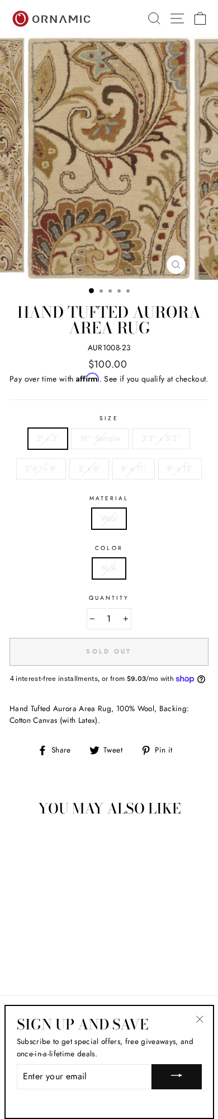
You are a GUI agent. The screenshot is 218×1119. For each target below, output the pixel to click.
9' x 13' (180, 468)
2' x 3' (48, 438)
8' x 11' (133, 468)
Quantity (109, 598)
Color (108, 548)
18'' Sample (100, 438)
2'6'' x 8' (40, 468)
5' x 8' (89, 468)
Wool (109, 518)
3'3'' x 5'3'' (161, 438)
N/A (108, 567)
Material (109, 498)
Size (108, 418)
